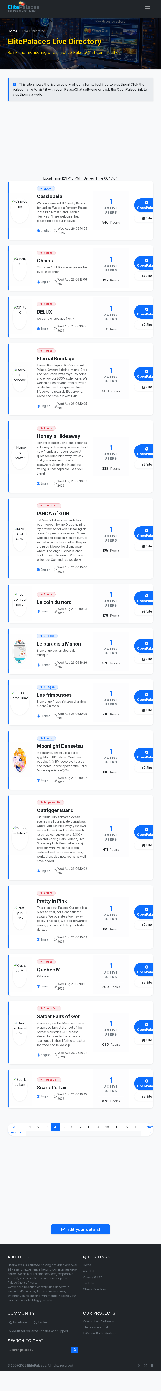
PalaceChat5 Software (98, 1321)
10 (107, 1127)
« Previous (14, 1129)
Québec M (49, 969)
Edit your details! (83, 1229)
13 (136, 1127)
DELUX (44, 312)
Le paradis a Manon (59, 644)
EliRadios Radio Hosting (99, 1333)
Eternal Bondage (55, 358)
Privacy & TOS (93, 1277)
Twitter (42, 1322)
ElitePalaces (36, 1365)
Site (149, 218)
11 (117, 1127)
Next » (150, 1129)
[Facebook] (152, 1365)
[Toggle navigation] (147, 8)
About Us (89, 1271)
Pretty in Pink (52, 901)
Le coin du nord (54, 602)
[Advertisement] (80, 136)
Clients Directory (94, 1289)
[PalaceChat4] (139, 1365)
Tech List (89, 1283)
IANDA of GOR (53, 513)
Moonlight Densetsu (60, 746)
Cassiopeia (49, 196)
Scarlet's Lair (52, 1087)
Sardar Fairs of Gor (58, 1016)
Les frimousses (54, 695)
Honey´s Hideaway (58, 436)
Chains (45, 260)
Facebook (19, 1322)
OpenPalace (147, 208)
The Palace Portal (95, 1327)
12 (126, 1127)
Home (12, 31)
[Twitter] (145, 1365)
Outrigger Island (55, 810)
